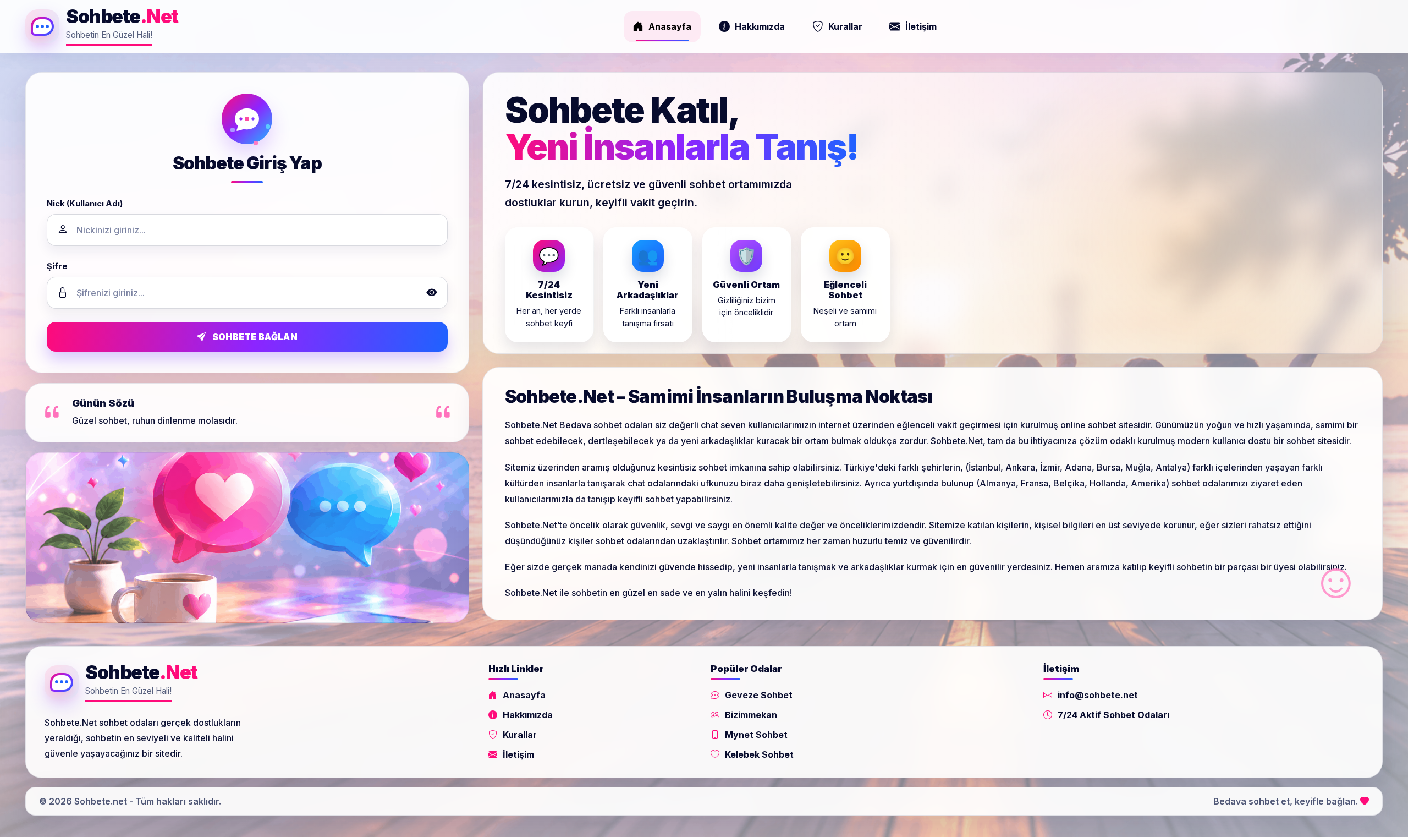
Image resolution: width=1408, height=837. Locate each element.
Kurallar (845, 26)
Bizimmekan (751, 714)
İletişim (921, 26)
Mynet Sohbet (756, 734)
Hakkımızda (760, 26)
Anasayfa (669, 26)
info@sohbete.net (1098, 695)
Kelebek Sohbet (759, 754)
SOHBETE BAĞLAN (255, 336)
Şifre (57, 266)
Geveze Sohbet (759, 695)
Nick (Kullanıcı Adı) (85, 204)
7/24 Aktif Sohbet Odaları (1113, 714)
